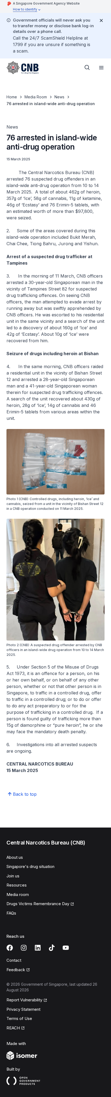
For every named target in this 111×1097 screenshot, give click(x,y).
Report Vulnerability (24, 999)
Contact (13, 960)
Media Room (36, 97)
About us (14, 857)
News (59, 97)
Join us (12, 875)
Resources (16, 885)
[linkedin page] (37, 947)
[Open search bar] (87, 67)
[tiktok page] (51, 947)
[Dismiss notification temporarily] (101, 20)
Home (11, 97)
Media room (17, 894)
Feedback (15, 969)
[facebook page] (9, 947)
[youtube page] (66, 947)
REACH (13, 1027)
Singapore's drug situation (30, 866)
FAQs (11, 913)
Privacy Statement (23, 1009)
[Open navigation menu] (101, 67)
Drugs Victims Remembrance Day (37, 903)
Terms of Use (19, 1018)
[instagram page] (23, 947)
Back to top (25, 794)
